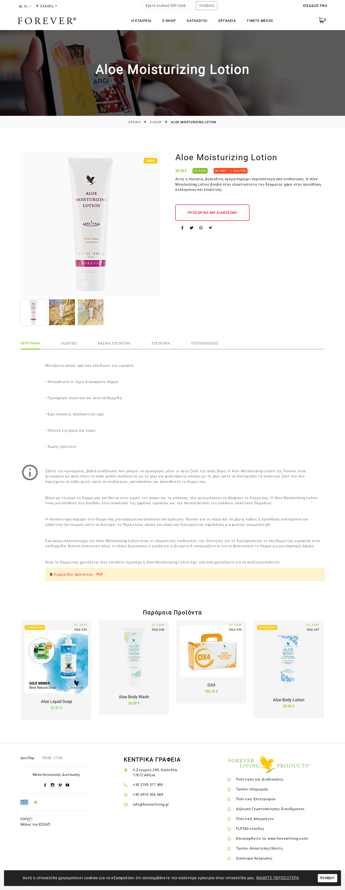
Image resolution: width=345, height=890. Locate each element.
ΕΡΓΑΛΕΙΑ (227, 21)
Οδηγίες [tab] (69, 343)
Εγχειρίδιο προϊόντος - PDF (78, 574)
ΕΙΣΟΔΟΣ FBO (315, 6)
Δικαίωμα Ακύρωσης (254, 858)
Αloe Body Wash (134, 696)
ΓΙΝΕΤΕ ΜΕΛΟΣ (260, 21)
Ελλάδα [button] (47, 6)
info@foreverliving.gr (151, 804)
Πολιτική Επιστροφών (256, 799)
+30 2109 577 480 (148, 785)
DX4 (211, 685)
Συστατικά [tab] (161, 343)
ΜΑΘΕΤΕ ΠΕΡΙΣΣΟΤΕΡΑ (277, 878)
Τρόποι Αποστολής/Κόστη (259, 848)
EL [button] (26, 6)
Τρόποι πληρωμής (252, 789)
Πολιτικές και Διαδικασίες (260, 779)
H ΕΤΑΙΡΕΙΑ (141, 21)
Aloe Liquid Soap (56, 701)
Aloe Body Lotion (288, 699)
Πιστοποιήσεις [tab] (204, 343)
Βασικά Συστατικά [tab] (114, 343)
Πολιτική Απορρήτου (255, 819)
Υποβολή (206, 5)
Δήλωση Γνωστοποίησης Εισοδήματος (270, 809)
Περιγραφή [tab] (30, 343)
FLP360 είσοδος (250, 829)
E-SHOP (169, 21)
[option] (90, 224)
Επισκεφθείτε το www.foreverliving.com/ (272, 838)
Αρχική (134, 122)
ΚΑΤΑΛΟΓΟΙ (197, 21)
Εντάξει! (327, 878)
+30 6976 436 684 (148, 794)
